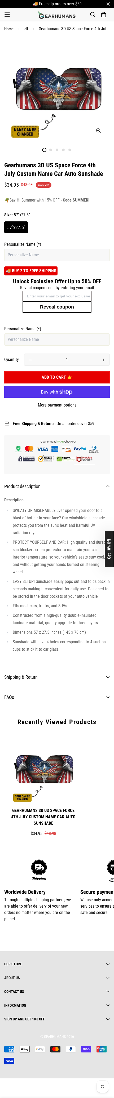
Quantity (11, 359)
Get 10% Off (109, 549)
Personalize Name (22, 244)
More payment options (57, 405)
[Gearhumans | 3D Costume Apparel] (57, 14)
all (26, 28)
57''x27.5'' (16, 227)
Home (9, 28)
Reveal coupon (57, 307)
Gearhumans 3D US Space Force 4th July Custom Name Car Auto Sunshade (43, 817)
